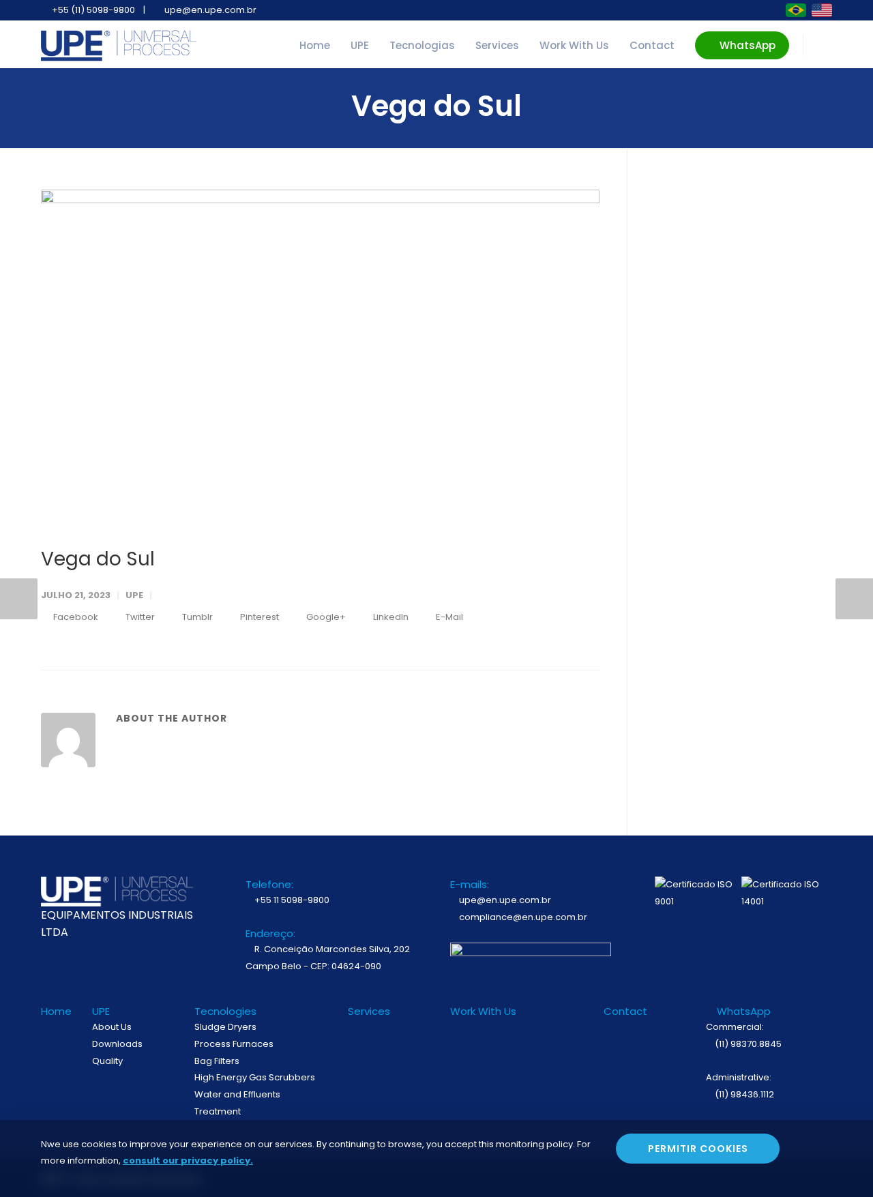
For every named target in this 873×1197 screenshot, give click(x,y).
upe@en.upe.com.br (504, 899)
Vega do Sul (98, 559)
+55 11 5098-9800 (290, 899)
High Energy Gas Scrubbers (254, 1077)
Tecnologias (422, 45)
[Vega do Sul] (320, 357)
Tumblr (196, 616)
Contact (652, 45)
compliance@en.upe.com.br (522, 917)
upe (134, 595)
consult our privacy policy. (188, 1160)
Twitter (139, 616)
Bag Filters (216, 1060)
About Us (112, 1026)
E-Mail (448, 616)
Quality (107, 1060)
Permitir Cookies (698, 1148)
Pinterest (258, 616)
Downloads (117, 1043)
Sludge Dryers (225, 1026)
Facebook (74, 616)
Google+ (325, 616)
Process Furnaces (233, 1043)
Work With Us (574, 45)
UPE (360, 45)
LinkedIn (390, 616)
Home (314, 45)
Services (497, 45)
